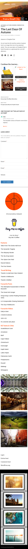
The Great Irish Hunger (8, 292)
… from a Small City (10, 19)
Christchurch (5, 342)
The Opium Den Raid (7, 259)
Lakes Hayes (5, 352)
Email (3, 168)
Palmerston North (6, 356)
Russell (3, 363)
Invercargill (4, 346)
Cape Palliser (5, 339)
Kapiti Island (4, 349)
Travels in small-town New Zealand (11, 273)
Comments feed (5, 462)
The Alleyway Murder (7, 252)
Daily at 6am (5, 311)
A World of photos (6, 315)
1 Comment (17, 35)
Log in (2, 455)
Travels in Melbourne (7, 276)
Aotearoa (3, 25)
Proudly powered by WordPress (7, 547)
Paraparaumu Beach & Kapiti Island (10, 103)
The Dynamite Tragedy (8, 249)
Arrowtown (4, 332)
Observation (20, 25)
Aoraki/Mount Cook (7, 328)
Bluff (2, 335)
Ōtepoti (3, 26)
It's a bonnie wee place (8, 322)
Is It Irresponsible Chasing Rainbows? (12, 301)
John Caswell (10, 35)
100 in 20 (4, 318)
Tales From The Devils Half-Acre (11, 245)
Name (3, 161)
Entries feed (4, 458)
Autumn (9, 25)
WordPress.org (5, 465)
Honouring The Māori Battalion (9, 98)
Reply (6, 126)
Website (3, 174)
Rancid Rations (5, 263)
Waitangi (3, 366)
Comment (4, 141)
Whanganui (4, 370)
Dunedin (14, 25)
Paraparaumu (5, 359)
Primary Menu (26, 19)
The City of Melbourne (8, 304)
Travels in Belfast (6, 280)
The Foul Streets (6, 266)
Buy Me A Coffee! (14, 237)
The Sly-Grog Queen (7, 256)
